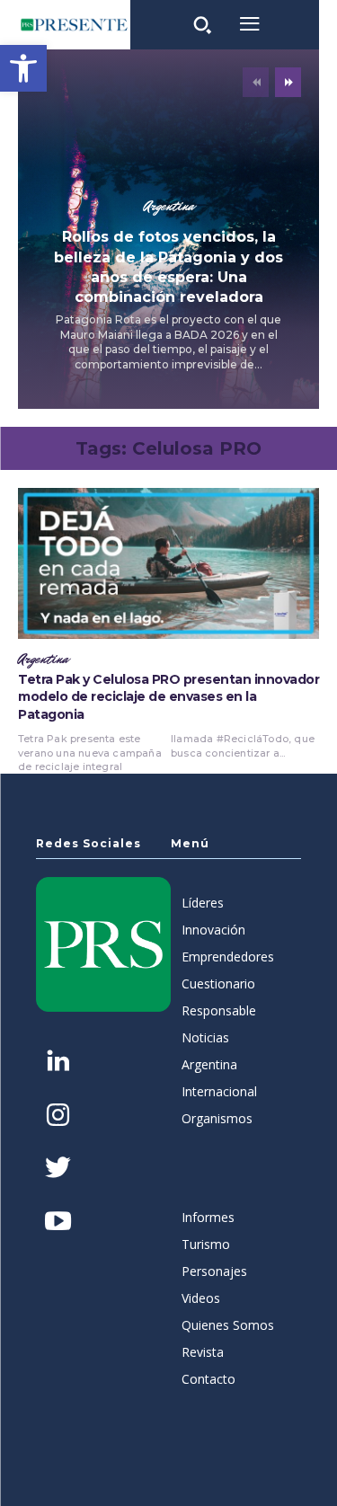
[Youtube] (58, 1222)
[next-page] (288, 82)
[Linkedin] (58, 1063)
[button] (23, 68)
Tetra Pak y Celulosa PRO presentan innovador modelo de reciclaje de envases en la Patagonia (168, 696)
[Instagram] (58, 1116)
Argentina (169, 206)
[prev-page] (256, 82)
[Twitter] (58, 1169)
